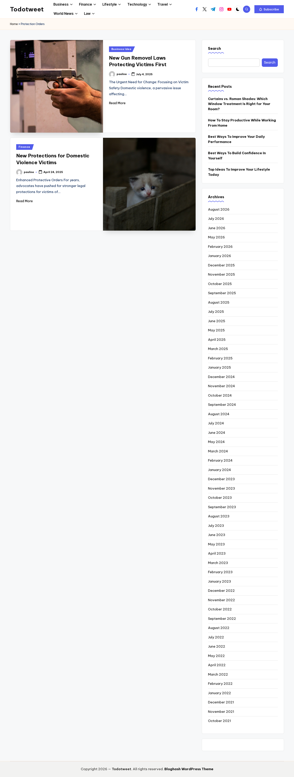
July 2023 (216, 525)
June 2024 (216, 432)
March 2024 (218, 451)
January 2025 (219, 367)
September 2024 (222, 404)
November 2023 (221, 488)
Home (14, 24)
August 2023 (218, 516)
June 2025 (216, 321)
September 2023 (222, 507)
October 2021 (219, 721)
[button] (269, 9)
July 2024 (216, 423)
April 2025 (217, 339)
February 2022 (220, 683)
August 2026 (218, 209)
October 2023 (220, 497)
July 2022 (216, 637)
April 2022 (217, 665)
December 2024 (221, 377)
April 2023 (217, 553)
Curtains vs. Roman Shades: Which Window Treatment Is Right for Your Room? (239, 104)
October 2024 (220, 395)
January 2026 (219, 256)
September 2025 (222, 293)
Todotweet (27, 9)
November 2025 (221, 274)
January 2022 (219, 693)
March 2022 (218, 674)
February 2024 (220, 460)
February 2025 (220, 358)
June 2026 (216, 228)
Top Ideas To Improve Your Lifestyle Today (239, 172)
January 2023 (219, 581)
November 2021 (221, 711)
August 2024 (218, 414)
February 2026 (220, 246)
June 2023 (216, 535)
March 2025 (218, 349)
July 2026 (216, 218)
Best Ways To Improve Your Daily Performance (236, 139)
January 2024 (219, 470)
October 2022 (220, 609)
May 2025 (216, 330)
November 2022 (221, 600)
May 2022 (216, 656)
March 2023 (218, 563)
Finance (24, 146)
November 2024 (221, 386)
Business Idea (121, 49)
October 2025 (220, 284)
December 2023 (221, 479)
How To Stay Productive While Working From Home (242, 123)
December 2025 (221, 265)
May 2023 (216, 544)
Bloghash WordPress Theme (188, 769)
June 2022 (216, 646)
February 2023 (220, 572)
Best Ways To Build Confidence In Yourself (237, 155)
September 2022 (222, 618)
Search (214, 48)
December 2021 (221, 702)
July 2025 (216, 311)
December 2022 (221, 590)
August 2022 (218, 628)
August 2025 (218, 302)
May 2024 (216, 442)
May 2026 (216, 237)
